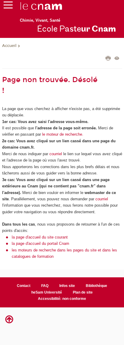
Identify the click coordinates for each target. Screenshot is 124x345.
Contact (23, 286)
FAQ (44, 286)
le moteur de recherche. (62, 134)
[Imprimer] (108, 59)
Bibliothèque (96, 286)
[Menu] (8, 6)
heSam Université (46, 292)
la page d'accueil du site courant (40, 237)
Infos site (67, 286)
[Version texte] (116, 59)
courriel (55, 154)
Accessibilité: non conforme (62, 299)
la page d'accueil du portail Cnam (40, 243)
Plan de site (83, 292)
